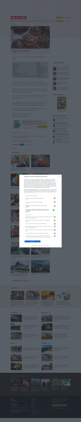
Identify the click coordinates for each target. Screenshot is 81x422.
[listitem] (40, 195)
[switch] (54, 198)
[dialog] (40, 211)
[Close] (60, 177)
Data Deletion (34, 245)
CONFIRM (33, 241)
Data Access (40, 245)
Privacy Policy (46, 245)
